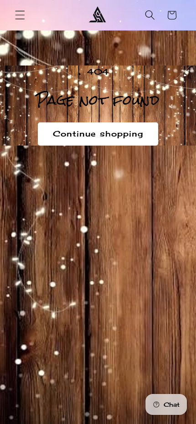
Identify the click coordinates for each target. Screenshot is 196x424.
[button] (20, 15)
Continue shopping (98, 133)
